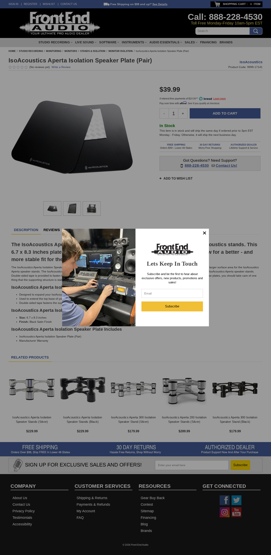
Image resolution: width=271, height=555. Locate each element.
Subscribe (172, 306)
